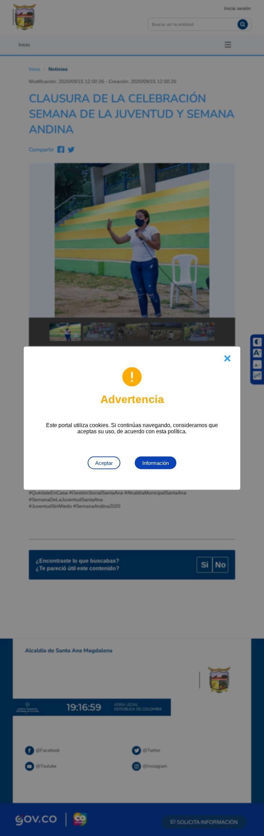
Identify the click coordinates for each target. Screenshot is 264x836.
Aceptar (104, 463)
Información (155, 463)
